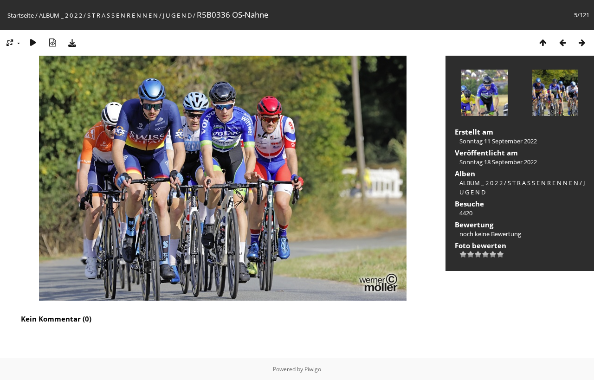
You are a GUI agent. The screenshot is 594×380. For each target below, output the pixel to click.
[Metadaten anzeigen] (52, 42)
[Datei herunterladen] (72, 42)
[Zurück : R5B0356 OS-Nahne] (562, 42)
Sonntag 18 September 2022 (498, 162)
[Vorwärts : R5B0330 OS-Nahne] (582, 42)
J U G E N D (177, 15)
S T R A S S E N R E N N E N (122, 15)
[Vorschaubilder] (543, 42)
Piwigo (312, 369)
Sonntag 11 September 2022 (498, 141)
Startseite (20, 15)
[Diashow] (33, 42)
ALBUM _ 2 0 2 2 (60, 15)
